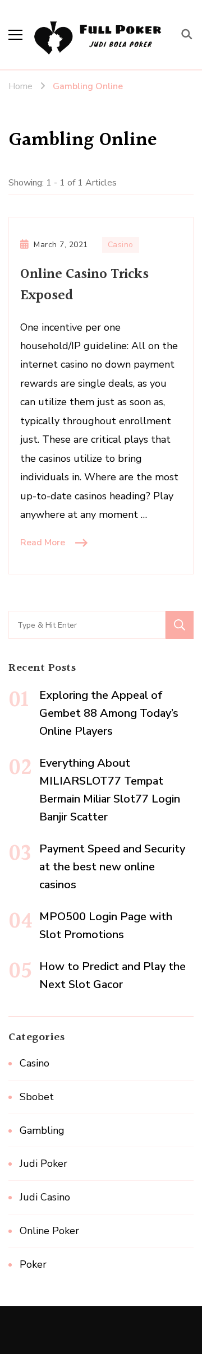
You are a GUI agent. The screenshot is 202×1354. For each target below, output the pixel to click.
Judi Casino (45, 1197)
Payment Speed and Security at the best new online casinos (112, 866)
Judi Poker (43, 1163)
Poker (33, 1264)
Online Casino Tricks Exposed (84, 285)
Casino (121, 244)
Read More (42, 542)
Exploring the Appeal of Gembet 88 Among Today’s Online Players (108, 713)
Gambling (42, 1130)
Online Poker (49, 1230)
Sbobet (37, 1096)
